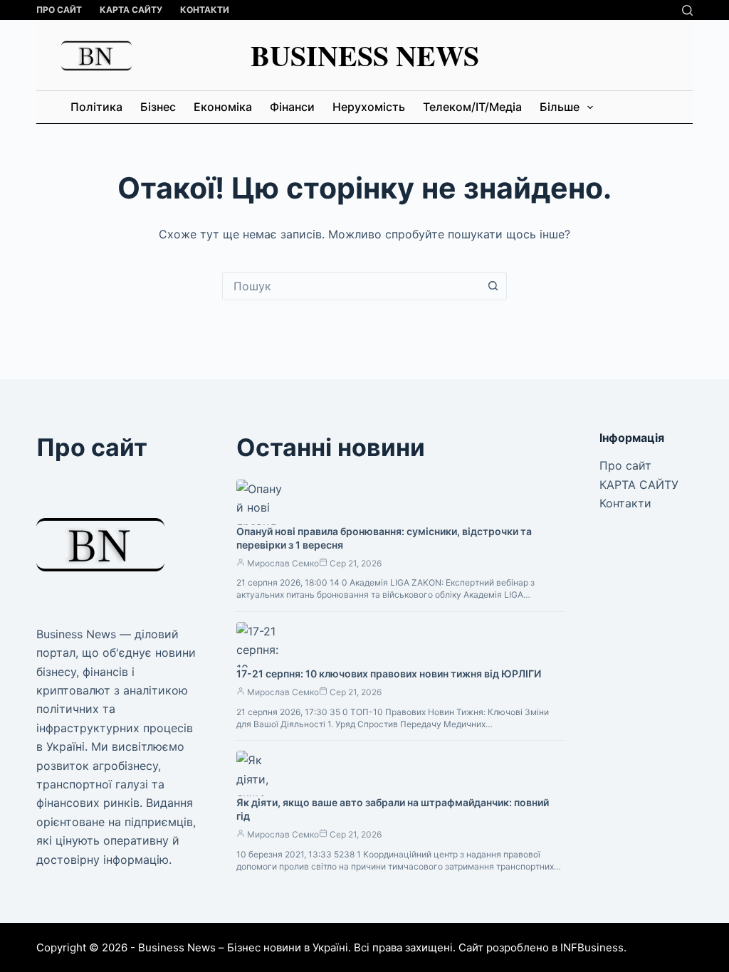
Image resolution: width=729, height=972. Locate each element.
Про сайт (59, 9)
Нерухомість (368, 107)
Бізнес (158, 107)
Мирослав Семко (283, 563)
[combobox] (351, 286)
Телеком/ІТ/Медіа (472, 107)
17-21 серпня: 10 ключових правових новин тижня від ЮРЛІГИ (388, 673)
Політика (96, 107)
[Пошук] (687, 10)
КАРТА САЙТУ (131, 9)
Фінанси (292, 107)
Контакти (204, 9)
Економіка (223, 107)
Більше (559, 107)
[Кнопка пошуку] (492, 286)
